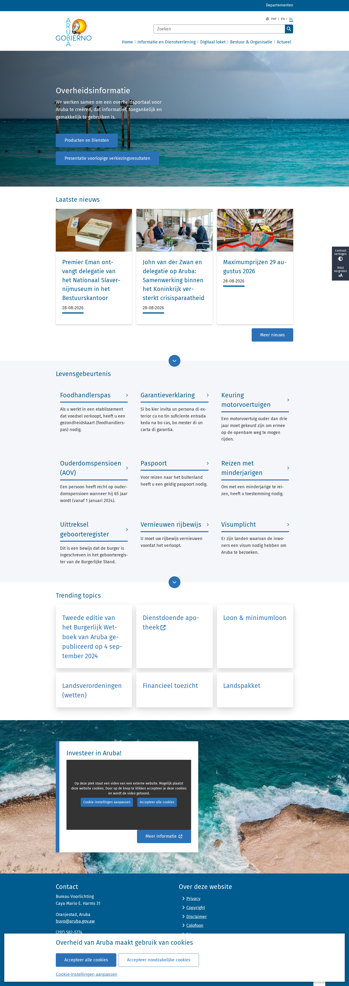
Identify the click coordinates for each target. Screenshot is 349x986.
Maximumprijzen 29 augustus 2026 (255, 267)
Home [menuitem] (127, 42)
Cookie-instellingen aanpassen (86, 974)
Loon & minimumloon (255, 618)
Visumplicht (238, 524)
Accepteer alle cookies (86, 960)
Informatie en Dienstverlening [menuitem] (166, 42)
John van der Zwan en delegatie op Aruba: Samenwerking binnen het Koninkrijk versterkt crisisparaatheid (173, 280)
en (283, 19)
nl (291, 19)
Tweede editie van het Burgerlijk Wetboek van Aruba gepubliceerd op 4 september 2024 (92, 637)
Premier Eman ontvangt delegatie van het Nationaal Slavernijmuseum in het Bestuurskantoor (91, 280)
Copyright (195, 907)
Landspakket (241, 686)
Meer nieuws (272, 335)
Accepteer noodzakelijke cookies (158, 960)
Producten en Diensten (87, 140)
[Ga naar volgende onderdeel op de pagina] (174, 361)
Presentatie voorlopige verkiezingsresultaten (107, 158)
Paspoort (154, 463)
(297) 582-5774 (69, 932)
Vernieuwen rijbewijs (171, 524)
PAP (274, 19)
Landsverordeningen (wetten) (92, 690)
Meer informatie (162, 836)
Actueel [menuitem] (284, 42)
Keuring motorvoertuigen (246, 399)
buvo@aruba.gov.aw (75, 921)
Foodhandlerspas (85, 395)
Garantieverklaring (168, 395)
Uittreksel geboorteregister (84, 529)
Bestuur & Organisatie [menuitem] (251, 42)
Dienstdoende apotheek (171, 622)
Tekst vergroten (340, 269)
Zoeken (289, 29)
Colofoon (194, 925)
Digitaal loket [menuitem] (213, 42)
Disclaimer (196, 916)
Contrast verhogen (340, 252)
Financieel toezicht (170, 686)
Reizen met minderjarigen (242, 468)
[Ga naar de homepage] (73, 32)
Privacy (193, 898)
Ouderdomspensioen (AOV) (90, 468)
